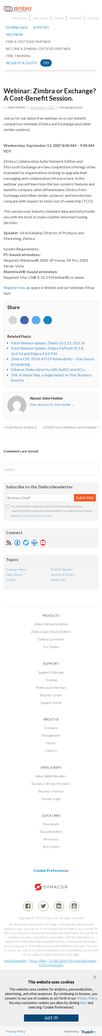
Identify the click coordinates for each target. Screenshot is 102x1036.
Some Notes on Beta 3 (21, 427)
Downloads (17, 27)
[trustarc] (88, 1031)
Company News (16, 569)
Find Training (18, 56)
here (83, 1002)
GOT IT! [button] (51, 1018)
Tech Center (51, 847)
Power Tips (58, 580)
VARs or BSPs (51, 767)
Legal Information (15, 961)
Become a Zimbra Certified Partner (38, 49)
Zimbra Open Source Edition (51, 632)
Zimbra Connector (51, 639)
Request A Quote (21, 63)
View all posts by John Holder (52, 404)
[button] (95, 976)
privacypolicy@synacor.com (36, 515)
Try (46, 63)
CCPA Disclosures (51, 965)
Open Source (40, 18)
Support (41, 27)
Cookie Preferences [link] (51, 870)
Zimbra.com (19, 18)
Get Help (93, 18)
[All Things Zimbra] (18, 9)
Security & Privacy (62, 575)
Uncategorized (71, 107)
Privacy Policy (38, 961)
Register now (14, 287)
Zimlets (11, 580)
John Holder (16, 107)
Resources (76, 18)
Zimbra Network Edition (51, 624)
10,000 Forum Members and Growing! (70, 427)
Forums (59, 18)
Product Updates (62, 569)
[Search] (90, 469)
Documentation (51, 831)
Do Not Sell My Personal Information (72, 961)
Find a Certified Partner (28, 42)
